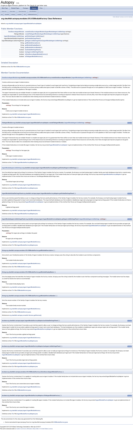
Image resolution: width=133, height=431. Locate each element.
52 (12, 366)
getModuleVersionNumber (33, 47)
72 (12, 413)
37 (12, 290)
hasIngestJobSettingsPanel (33, 52)
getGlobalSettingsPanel (32, 38)
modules (19, 14)
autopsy (13, 14)
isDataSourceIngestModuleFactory (35, 54)
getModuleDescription (32, 43)
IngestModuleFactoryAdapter (58, 145)
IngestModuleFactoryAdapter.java (27, 162)
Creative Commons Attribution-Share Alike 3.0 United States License (34, 428)
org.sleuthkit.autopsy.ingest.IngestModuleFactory (24, 114)
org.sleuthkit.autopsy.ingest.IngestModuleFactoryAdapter (24, 23)
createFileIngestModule (32, 34)
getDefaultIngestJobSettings (34, 36)
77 (12, 162)
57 (12, 117)
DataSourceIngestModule (16, 31)
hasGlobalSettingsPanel (32, 49)
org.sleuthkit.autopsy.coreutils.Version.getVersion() (25, 315)
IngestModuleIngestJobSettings (55, 31)
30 (11, 66)
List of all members (128, 16)
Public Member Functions (118, 16)
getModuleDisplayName (32, 45)
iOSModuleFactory (32, 14)
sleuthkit (7, 14)
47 (12, 188)
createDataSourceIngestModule (35, 31)
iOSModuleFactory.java (23, 66)
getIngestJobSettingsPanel (33, 40)
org (2, 14)
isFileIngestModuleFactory (33, 56)
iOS (25, 14)
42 (12, 213)
